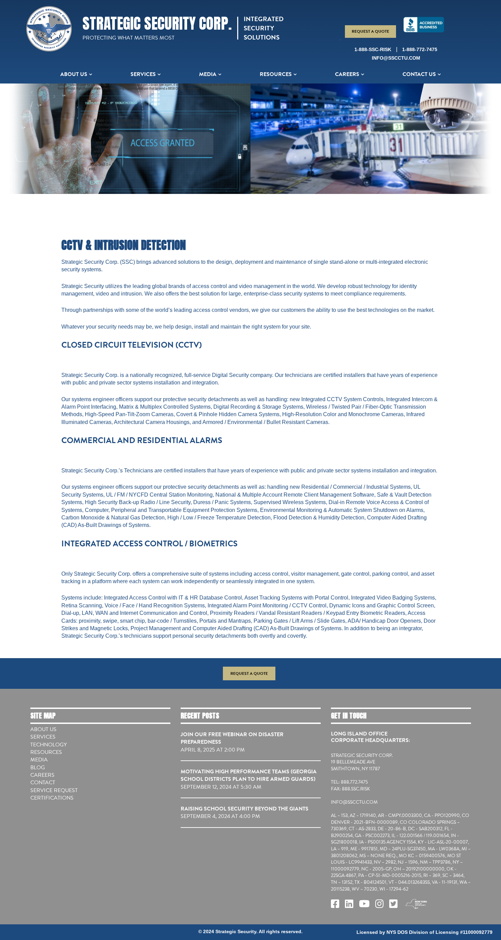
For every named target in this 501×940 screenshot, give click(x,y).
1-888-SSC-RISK (372, 49)
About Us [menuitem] (73, 74)
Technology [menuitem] (48, 744)
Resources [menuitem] (276, 74)
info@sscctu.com (396, 58)
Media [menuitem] (207, 74)
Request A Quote (370, 31)
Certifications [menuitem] (52, 798)
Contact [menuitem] (42, 782)
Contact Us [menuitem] (419, 74)
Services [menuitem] (143, 74)
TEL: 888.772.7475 (349, 782)
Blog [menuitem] (37, 767)
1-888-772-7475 (419, 49)
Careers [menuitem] (347, 74)
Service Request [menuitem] (54, 790)
